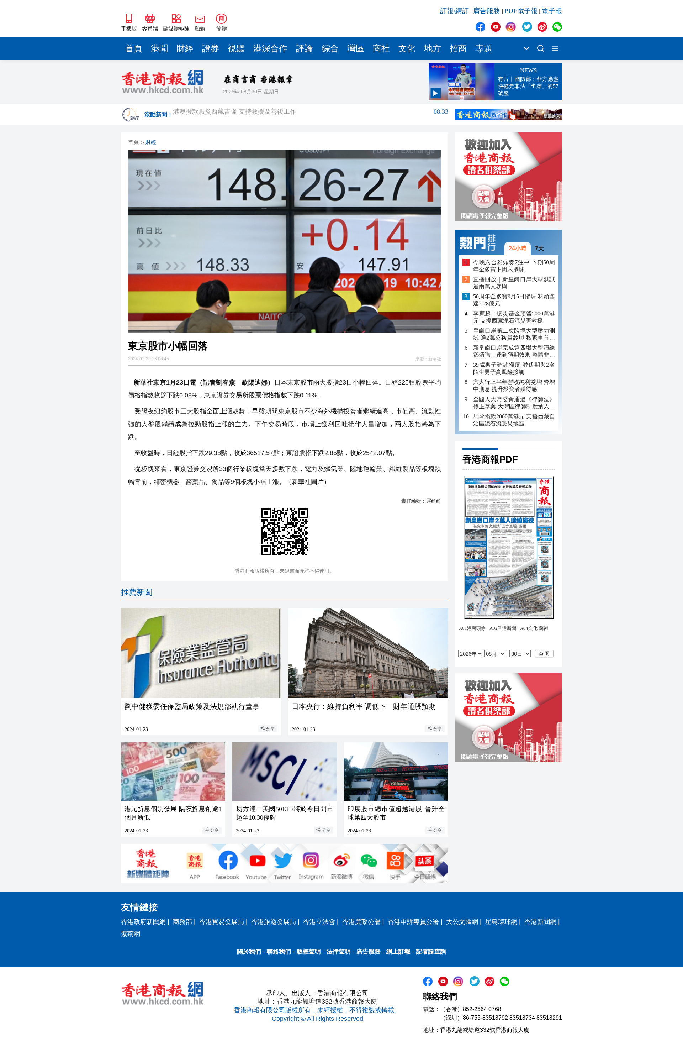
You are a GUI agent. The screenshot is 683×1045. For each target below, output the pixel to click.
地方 (432, 48)
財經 (185, 48)
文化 (406, 48)
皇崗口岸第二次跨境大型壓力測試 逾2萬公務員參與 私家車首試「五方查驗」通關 (514, 334)
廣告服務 (486, 11)
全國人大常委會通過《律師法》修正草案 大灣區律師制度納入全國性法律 (514, 403)
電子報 (552, 11)
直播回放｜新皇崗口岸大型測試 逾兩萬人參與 (514, 282)
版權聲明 (309, 951)
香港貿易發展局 (221, 921)
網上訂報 (398, 951)
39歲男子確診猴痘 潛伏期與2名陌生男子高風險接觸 (514, 368)
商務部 (182, 921)
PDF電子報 (521, 11)
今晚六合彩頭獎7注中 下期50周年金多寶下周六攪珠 (514, 265)
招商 (458, 48)
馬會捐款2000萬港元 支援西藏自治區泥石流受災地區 (514, 419)
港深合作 (270, 48)
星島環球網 (501, 921)
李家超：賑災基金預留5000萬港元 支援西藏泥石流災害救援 (514, 317)
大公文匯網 (462, 921)
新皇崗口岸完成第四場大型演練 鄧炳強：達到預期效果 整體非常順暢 (514, 352)
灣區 (355, 48)
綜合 (330, 48)
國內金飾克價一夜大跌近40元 (310, 114)
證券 (210, 48)
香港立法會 (319, 921)
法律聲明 (339, 951)
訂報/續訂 (454, 11)
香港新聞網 (540, 921)
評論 (304, 48)
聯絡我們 (279, 951)
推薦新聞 (136, 592)
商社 (381, 48)
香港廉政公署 (361, 921)
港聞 (159, 48)
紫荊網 (130, 933)
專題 (483, 48)
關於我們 (249, 951)
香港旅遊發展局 (273, 921)
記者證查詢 (431, 951)
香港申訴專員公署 (413, 921)
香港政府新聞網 (143, 921)
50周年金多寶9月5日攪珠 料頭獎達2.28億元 (514, 300)
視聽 (236, 48)
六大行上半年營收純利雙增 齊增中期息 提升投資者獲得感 (514, 385)
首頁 (133, 48)
